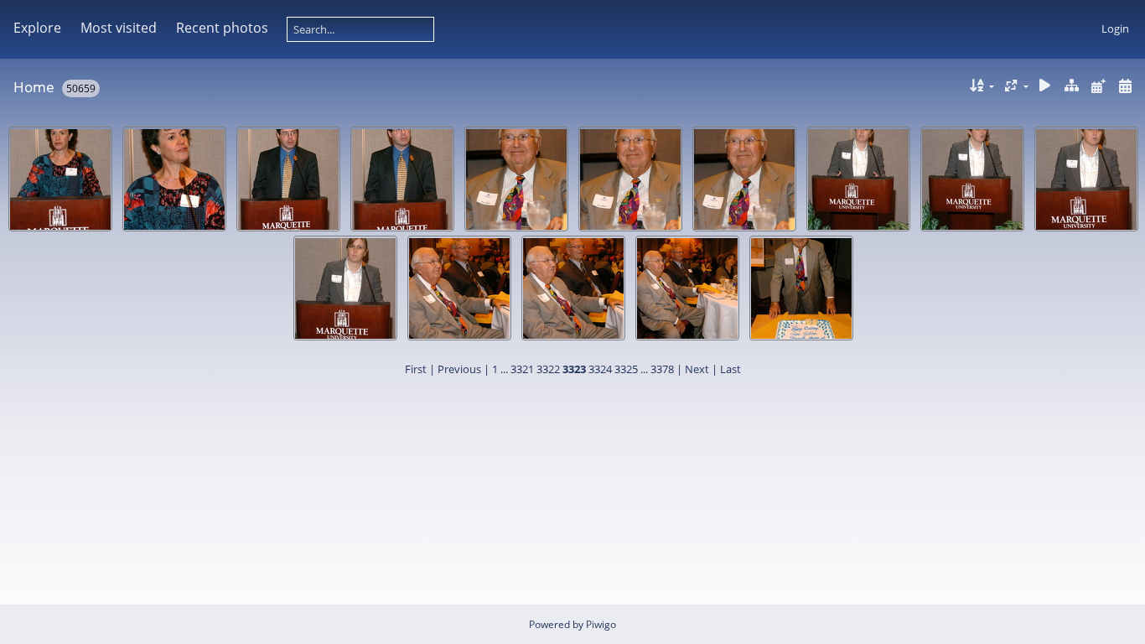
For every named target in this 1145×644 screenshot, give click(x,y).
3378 (662, 369)
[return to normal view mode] (1072, 85)
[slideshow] (1045, 85)
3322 (548, 369)
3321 (522, 369)
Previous (459, 369)
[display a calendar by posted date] (1098, 85)
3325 (626, 369)
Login (1115, 28)
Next (697, 369)
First (416, 369)
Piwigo (601, 624)
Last (730, 369)
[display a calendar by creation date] (1125, 85)
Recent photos (222, 27)
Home (33, 86)
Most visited (118, 27)
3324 (600, 369)
